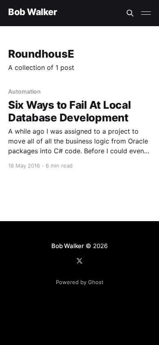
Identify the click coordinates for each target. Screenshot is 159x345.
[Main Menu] (146, 13)
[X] (79, 261)
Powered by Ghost (80, 282)
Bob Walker (32, 12)
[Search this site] (130, 13)
